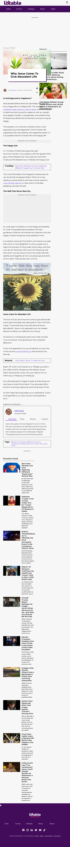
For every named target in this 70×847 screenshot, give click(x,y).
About (52, 824)
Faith (8, 9)
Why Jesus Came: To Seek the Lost (30, 360)
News (42, 9)
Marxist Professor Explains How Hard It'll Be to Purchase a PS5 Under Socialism (28, 643)
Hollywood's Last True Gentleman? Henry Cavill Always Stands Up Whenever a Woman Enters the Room (27, 772)
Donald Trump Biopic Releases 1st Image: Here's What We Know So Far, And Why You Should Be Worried (28, 607)
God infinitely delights (12, 183)
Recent (33, 419)
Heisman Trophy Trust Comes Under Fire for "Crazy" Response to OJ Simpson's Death (28, 504)
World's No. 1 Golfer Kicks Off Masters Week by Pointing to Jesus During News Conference (51, 76)
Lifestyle (31, 9)
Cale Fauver (19, 411)
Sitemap (42, 836)
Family (19, 9)
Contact (45, 419)
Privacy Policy (57, 836)
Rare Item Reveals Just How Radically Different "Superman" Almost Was (31, 167)
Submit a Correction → (13, 404)
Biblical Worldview (34, 442)
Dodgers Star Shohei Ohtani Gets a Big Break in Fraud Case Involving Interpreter (28, 674)
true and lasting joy (23, 351)
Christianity (15, 444)
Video (53, 9)
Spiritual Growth (33, 444)
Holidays (23, 444)
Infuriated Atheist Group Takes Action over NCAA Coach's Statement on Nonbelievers (51, 105)
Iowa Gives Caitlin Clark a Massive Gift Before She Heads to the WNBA (28, 739)
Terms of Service (49, 836)
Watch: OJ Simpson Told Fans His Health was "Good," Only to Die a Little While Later (28, 573)
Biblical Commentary (18, 442)
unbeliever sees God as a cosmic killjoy (19, 109)
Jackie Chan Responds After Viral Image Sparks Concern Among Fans (27, 707)
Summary (12, 419)
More (22, 419)
